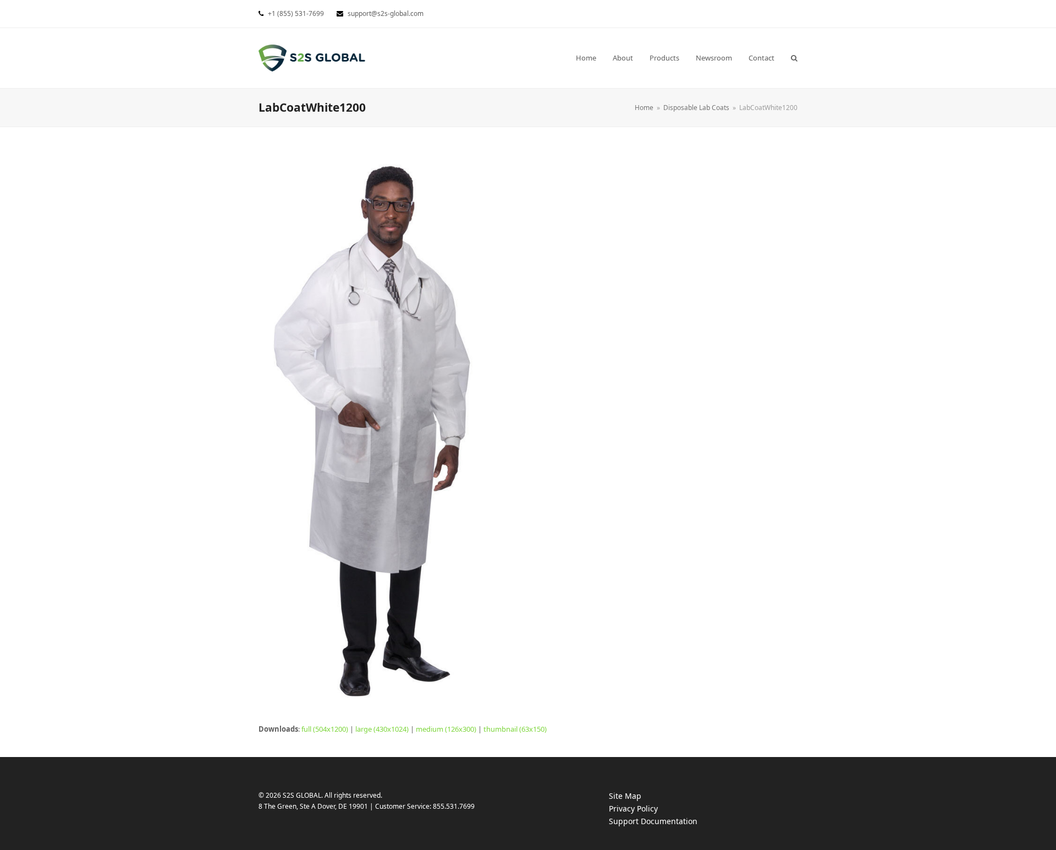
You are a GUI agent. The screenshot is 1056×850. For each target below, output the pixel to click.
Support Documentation (664, 821)
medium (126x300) (446, 729)
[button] (794, 58)
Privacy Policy (644, 809)
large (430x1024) (382, 729)
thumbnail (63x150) (515, 729)
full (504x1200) (324, 729)
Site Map (625, 796)
